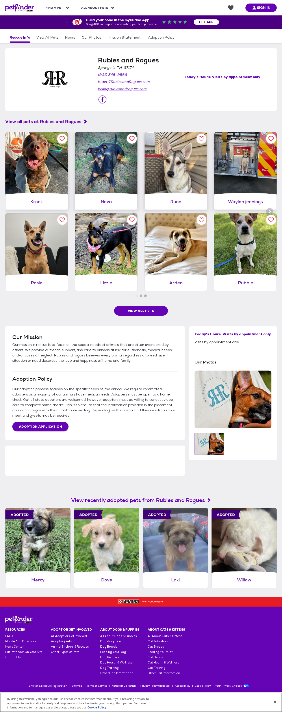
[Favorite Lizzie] (131, 219)
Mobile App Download (21, 641)
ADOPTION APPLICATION (40, 427)
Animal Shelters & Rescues (70, 646)
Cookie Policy (203, 686)
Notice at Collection (124, 686)
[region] (141, 702)
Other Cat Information (164, 673)
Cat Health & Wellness (163, 662)
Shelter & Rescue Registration (48, 686)
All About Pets (94, 8)
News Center (14, 646)
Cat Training (156, 668)
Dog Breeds (108, 646)
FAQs (9, 636)
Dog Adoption (110, 641)
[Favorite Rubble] (271, 219)
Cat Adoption (158, 641)
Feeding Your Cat (160, 652)
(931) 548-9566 (112, 74)
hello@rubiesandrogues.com (122, 88)
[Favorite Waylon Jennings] (271, 138)
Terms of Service (97, 686)
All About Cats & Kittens (165, 636)
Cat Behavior (157, 657)
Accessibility (182, 686)
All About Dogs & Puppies (118, 636)
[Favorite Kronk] (62, 138)
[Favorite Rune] (201, 138)
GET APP (206, 22)
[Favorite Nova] (131, 138)
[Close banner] (66, 22)
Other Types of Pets (65, 652)
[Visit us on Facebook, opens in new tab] (102, 99)
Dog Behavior (110, 657)
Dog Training (109, 668)
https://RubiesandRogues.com (124, 81)
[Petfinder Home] (19, 7)
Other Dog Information (116, 673)
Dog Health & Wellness (116, 662)
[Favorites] (230, 7)
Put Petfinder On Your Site (24, 652)
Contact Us (13, 657)
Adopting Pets (61, 641)
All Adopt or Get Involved (69, 636)
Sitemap (77, 686)
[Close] (275, 701)
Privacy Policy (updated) (155, 686)
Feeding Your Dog (113, 652)
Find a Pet (54, 8)
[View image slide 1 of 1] (209, 444)
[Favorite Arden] (201, 219)
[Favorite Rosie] (62, 219)
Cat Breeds (156, 646)
